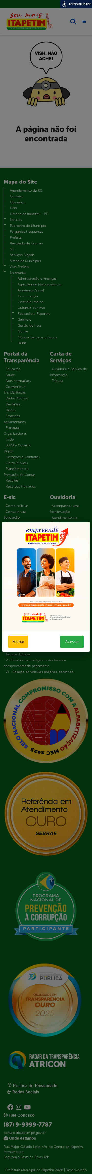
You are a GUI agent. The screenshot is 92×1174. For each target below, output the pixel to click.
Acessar (72, 641)
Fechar (18, 641)
